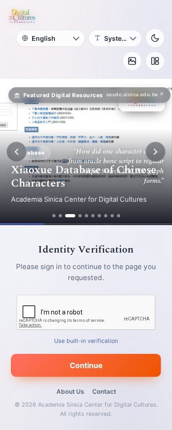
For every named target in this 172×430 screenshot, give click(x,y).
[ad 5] (86, 215)
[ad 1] (53, 215)
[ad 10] (118, 215)
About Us (70, 391)
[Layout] (155, 61)
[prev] (16, 152)
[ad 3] (70, 215)
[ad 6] (92, 215)
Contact (104, 391)
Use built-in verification (86, 340)
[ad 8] (105, 215)
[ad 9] (112, 215)
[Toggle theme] (155, 38)
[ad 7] (99, 215)
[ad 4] (80, 215)
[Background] (132, 61)
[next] (155, 152)
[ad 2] (60, 215)
